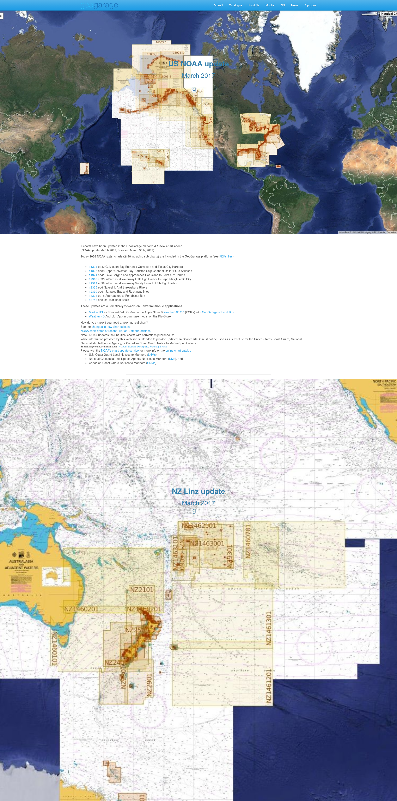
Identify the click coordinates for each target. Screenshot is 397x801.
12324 (93, 283)
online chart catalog (178, 350)
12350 (93, 291)
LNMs (152, 354)
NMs (172, 359)
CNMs (151, 363)
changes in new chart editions (111, 326)
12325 (93, 287)
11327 (93, 271)
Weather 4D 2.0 (174, 312)
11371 (93, 275)
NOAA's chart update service (120, 350)
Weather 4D (97, 316)
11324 (93, 267)
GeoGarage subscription (218, 312)
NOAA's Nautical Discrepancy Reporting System (143, 346)
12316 (93, 279)
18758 (93, 300)
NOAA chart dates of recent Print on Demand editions (116, 331)
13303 (93, 295)
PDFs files (226, 256)
